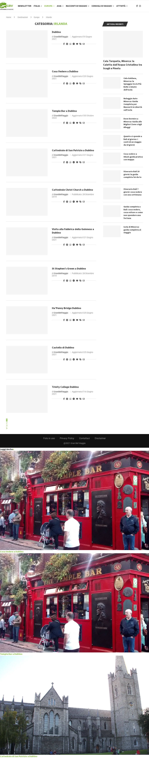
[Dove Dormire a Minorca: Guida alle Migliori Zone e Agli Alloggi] (112, 123)
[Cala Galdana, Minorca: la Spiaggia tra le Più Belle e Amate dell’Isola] (112, 83)
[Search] (147, 6)
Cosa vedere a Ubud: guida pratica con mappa (133, 157)
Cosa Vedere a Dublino (65, 71)
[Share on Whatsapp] (70, 44)
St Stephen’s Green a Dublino (69, 268)
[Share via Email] (84, 44)
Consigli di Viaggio (102, 6)
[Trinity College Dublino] (27, 399)
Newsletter (24, 6)
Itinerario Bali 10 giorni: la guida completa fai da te (132, 174)
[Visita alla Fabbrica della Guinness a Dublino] (27, 241)
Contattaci (84, 438)
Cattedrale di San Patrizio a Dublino (73, 150)
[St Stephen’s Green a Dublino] (27, 280)
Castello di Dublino (63, 347)
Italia (37, 6)
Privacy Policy (67, 438)
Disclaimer (100, 438)
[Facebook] (137, 6)
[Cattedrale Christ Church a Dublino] (27, 202)
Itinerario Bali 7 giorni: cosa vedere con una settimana (133, 192)
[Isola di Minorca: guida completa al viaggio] (112, 231)
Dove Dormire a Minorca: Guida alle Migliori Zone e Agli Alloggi (133, 123)
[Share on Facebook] (64, 44)
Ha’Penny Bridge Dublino (66, 308)
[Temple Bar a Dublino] (27, 123)
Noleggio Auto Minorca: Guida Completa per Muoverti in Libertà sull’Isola (133, 104)
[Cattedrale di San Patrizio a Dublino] (27, 162)
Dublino (56, 32)
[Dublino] (27, 44)
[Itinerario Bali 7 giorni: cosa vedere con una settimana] (112, 193)
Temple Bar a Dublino (64, 111)
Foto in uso (49, 438)
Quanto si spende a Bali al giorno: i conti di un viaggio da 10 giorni (133, 140)
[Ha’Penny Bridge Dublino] (27, 320)
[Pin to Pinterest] (67, 44)
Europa (48, 6)
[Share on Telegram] (74, 44)
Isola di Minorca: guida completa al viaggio (132, 230)
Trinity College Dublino (65, 387)
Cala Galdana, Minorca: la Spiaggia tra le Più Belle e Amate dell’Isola (132, 84)
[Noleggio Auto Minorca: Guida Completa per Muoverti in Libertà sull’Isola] (112, 103)
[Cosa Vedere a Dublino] (27, 83)
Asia (59, 6)
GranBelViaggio (61, 36)
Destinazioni (23, 17)
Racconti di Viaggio (76, 6)
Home (8, 17)
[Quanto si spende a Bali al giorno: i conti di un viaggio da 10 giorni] (112, 141)
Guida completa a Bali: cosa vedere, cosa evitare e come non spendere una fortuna (133, 212)
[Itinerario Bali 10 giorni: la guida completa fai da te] (112, 176)
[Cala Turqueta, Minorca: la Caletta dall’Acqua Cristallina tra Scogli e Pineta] (123, 44)
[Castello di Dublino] (27, 359)
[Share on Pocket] (77, 44)
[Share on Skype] (80, 44)
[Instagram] (140, 6)
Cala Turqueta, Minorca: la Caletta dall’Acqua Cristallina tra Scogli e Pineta (122, 64)
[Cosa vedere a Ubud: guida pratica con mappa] (112, 158)
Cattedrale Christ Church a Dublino (72, 189)
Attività (120, 6)
